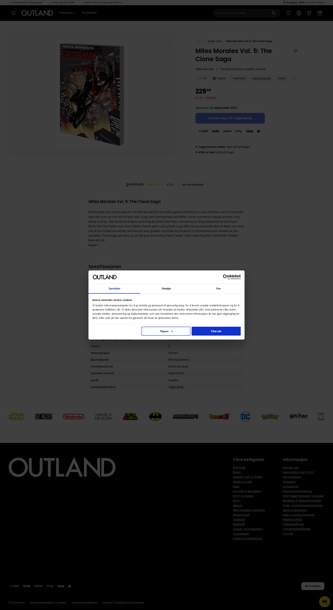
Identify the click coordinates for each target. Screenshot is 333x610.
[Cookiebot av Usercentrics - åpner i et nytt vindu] (225, 277)
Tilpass (164, 331)
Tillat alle (216, 331)
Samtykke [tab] (115, 288)
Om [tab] (218, 288)
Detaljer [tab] (166, 288)
